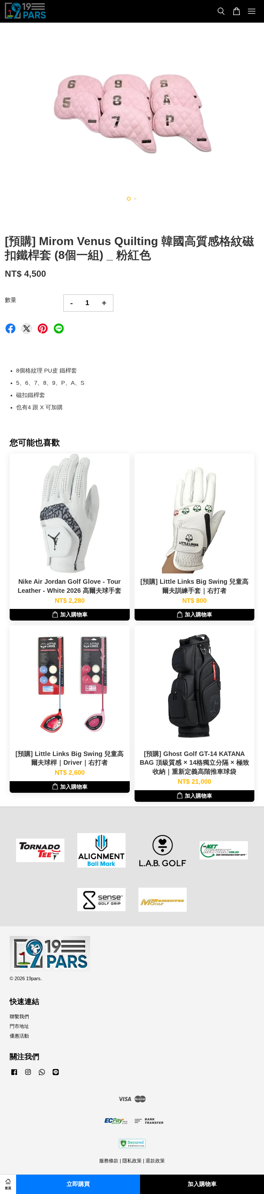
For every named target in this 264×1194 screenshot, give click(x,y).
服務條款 (108, 1160)
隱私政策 (132, 1160)
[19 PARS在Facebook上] (14, 1075)
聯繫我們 (19, 1016)
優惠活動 (19, 1036)
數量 (10, 300)
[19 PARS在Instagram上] (28, 1075)
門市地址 (19, 1026)
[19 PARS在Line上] (55, 1075)
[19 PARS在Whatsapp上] (41, 1075)
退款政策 (155, 1160)
